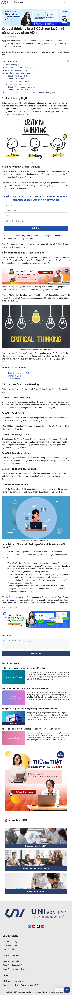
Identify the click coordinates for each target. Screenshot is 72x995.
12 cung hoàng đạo (16, 379)
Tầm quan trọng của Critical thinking (19, 70)
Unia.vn (13, 600)
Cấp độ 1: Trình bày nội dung (18, 76)
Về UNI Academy (10, 942)
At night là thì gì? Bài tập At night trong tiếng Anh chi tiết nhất (30, 708)
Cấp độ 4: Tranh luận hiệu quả (19, 84)
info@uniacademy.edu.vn (13, 981)
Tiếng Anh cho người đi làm (14, 969)
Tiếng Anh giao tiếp (11, 961)
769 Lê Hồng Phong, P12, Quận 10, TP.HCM (21, 985)
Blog (5, 607)
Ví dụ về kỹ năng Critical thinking (18, 68)
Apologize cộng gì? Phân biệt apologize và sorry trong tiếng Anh (31, 729)
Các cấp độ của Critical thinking (17, 73)
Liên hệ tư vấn (9, 949)
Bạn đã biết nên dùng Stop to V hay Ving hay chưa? (25, 688)
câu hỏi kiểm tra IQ (16, 572)
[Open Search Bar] (64, 3)
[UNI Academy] (12, 3)
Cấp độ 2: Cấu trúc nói (16, 79)
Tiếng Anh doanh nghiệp (13, 965)
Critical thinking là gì (17, 597)
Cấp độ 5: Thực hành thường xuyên (21, 87)
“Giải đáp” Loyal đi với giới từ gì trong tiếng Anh (23, 668)
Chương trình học (10, 945)
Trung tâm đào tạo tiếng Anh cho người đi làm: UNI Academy (35, 992)
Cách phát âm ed (15, 376)
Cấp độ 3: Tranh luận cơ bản (18, 81)
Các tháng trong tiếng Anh (18, 373)
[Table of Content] (67, 61)
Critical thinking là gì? (13, 65)
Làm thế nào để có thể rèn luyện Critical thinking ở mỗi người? (30, 93)
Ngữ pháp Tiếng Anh (12, 607)
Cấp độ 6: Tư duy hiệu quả (18, 90)
